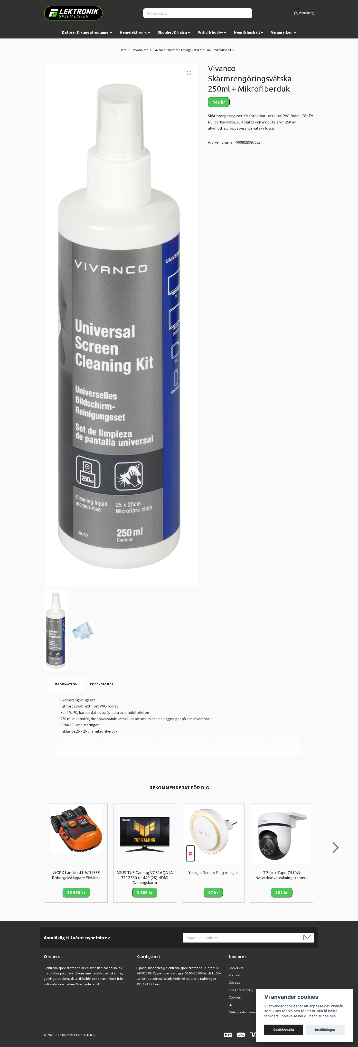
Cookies (235, 997)
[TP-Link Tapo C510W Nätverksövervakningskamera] (281, 834)
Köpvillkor (236, 968)
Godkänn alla (283, 1030)
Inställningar (325, 1030)
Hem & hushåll (247, 32)
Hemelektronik (133, 32)
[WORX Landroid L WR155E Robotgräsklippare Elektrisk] (76, 828)
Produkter (140, 50)
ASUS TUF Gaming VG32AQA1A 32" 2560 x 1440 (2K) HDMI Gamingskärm (144, 877)
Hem (123, 50)
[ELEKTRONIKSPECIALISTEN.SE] (73, 13)
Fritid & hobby (210, 32)
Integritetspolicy (241, 990)
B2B (232, 1005)
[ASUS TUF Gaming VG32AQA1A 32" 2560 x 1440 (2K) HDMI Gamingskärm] (144, 834)
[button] (335, 847)
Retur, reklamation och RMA (249, 1012)
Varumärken (281, 32)
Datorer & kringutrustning (85, 32)
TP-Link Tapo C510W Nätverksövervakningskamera (281, 875)
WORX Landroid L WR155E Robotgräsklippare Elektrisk (76, 875)
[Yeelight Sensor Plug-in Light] (213, 834)
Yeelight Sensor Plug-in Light (213, 872)
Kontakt (234, 975)
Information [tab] (66, 684)
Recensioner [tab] (102, 684)
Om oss (234, 982)
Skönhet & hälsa (172, 32)
